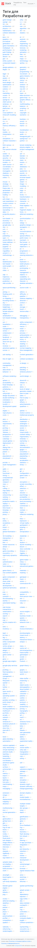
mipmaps (23, 564)
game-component (9, 577)
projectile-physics (9, 214)
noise (21, 810)
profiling (5, 670)
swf (21, 763)
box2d (22, 123)
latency (22, 637)
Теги (24, 2)
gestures (23, 819)
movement (23, 74)
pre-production (25, 499)
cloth (4, 871)
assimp (5, 601)
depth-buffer (24, 337)
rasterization (7, 611)
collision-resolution (9, 141)
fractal (5, 825)
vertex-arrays (7, 646)
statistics (23, 462)
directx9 (23, 300)
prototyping (24, 268)
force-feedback (25, 825)
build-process (7, 868)
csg (21, 909)
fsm (21, 540)
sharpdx (5, 851)
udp (4, 275)
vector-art (23, 648)
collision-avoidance (26, 359)
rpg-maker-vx (7, 858)
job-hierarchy (24, 849)
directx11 (6, 186)
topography (24, 711)
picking (5, 512)
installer (5, 540)
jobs (21, 169)
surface (5, 767)
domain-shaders (25, 793)
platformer (6, 108)
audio (22, 134)
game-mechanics (8, 46)
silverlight (6, 875)
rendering (23, 50)
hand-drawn (24, 672)
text (4, 426)
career (5, 154)
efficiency (23, 324)
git (21, 471)
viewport (6, 482)
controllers (23, 912)
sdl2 (4, 525)
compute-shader (25, 918)
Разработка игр (18, 4)
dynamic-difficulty (26, 786)
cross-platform (8, 113)
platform (23, 266)
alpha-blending (8, 739)
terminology (24, 61)
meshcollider (7, 648)
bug (4, 618)
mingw (5, 795)
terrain (5, 80)
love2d (5, 404)
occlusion (6, 436)
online (5, 177)
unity (21, 20)
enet (21, 778)
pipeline (22, 296)
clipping (22, 445)
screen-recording (26, 484)
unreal (22, 331)
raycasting (6, 210)
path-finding (7, 52)
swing (22, 758)
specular (23, 588)
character (23, 201)
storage (22, 307)
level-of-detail (24, 389)
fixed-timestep (8, 385)
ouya (4, 905)
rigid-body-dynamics (10, 555)
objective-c (24, 246)
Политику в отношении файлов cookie (19, 941)
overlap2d (23, 905)
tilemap (22, 87)
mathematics (7, 30)
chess (22, 562)
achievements (24, 335)
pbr (4, 689)
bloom (22, 547)
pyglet (22, 920)
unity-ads (23, 750)
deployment (7, 443)
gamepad (23, 577)
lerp (4, 486)
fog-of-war (6, 827)
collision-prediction (26, 922)
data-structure (25, 95)
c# (21, 24)
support (22, 767)
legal (4, 74)
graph (22, 400)
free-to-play (24, 398)
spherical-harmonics (9, 588)
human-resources (8, 544)
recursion (23, 601)
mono (22, 339)
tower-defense (8, 242)
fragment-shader (25, 210)
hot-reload (23, 836)
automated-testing (9, 603)
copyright (23, 113)
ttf (3, 771)
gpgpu (22, 449)
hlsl (21, 102)
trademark (23, 421)
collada (22, 607)
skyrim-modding (25, 544)
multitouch (6, 711)
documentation (25, 447)
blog (4, 549)
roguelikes (6, 251)
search (5, 616)
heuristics (23, 832)
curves (5, 350)
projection (6, 192)
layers (5, 778)
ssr (21, 719)
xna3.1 (22, 717)
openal (5, 683)
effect (22, 486)
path (21, 907)
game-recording (8, 551)
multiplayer (6, 48)
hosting (5, 836)
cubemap (6, 439)
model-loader (24, 797)
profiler (5, 918)
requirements (7, 424)
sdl (21, 154)
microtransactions (26, 650)
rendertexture (24, 931)
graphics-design (25, 225)
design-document (9, 395)
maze (22, 579)
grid (4, 123)
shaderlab (23, 536)
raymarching (24, 927)
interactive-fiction (26, 639)
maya (4, 786)
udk (4, 445)
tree (4, 367)
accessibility (7, 382)
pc (21, 249)
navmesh (23, 240)
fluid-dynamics (8, 672)
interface (23, 341)
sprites (22, 63)
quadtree (23, 406)
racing (22, 233)
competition (7, 920)
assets (5, 78)
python (22, 141)
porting (5, 428)
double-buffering (8, 398)
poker (22, 914)
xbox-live (6, 728)
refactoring (6, 929)
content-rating (25, 434)
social (22, 428)
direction (6, 804)
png (4, 894)
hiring (4, 296)
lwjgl (21, 190)
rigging (22, 553)
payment (6, 506)
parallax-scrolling (8, 700)
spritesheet (6, 190)
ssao (4, 594)
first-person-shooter (10, 149)
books (22, 132)
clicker (22, 855)
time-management (26, 350)
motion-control (25, 413)
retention (23, 851)
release (22, 382)
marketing (6, 93)
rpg (4, 76)
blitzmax (23, 881)
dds (21, 901)
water (22, 208)
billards (5, 892)
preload (5, 499)
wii (21, 715)
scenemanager (25, 864)
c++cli (22, 866)
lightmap (6, 780)
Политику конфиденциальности (10, 943)
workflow (6, 726)
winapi (5, 719)
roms (21, 853)
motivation (6, 305)
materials (23, 570)
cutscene (23, 693)
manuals (22, 782)
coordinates (7, 167)
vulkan (22, 627)
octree (22, 443)
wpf (21, 728)
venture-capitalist (9, 745)
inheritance (6, 845)
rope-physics (7, 413)
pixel (21, 259)
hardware (23, 199)
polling (22, 713)
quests (22, 618)
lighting (22, 78)
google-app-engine (9, 661)
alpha (22, 737)
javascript (6, 54)
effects (22, 402)
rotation (5, 87)
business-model (25, 616)
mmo (21, 56)
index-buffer (24, 678)
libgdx (5, 69)
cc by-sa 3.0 (18, 945)
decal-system (24, 689)
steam (22, 182)
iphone (5, 106)
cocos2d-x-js (24, 929)
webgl (22, 223)
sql (21, 892)
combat (22, 510)
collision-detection (9, 33)
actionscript (7, 769)
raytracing (23, 441)
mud (4, 560)
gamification (24, 817)
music (5, 119)
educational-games (26, 566)
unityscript (6, 393)
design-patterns (8, 67)
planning (5, 244)
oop (4, 233)
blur (4, 542)
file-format (23, 242)
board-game (7, 877)
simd (21, 875)
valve (4, 564)
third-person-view (26, 596)
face (4, 849)
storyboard (6, 458)
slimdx (5, 547)
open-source (7, 164)
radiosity (6, 927)
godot (22, 659)
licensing (6, 175)
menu (22, 646)
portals (5, 462)
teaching (6, 754)
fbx (21, 847)
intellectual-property (27, 415)
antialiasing (6, 389)
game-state (24, 475)
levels (22, 195)
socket (22, 879)
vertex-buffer (24, 747)
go (21, 823)
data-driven (7, 370)
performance (7, 50)
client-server (7, 102)
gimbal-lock (7, 821)
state (21, 160)
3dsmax (5, 432)
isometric (23, 115)
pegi (4, 909)
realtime (22, 503)
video (4, 270)
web (21, 164)
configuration (24, 473)
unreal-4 (5, 253)
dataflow (6, 903)
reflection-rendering (26, 514)
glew (21, 821)
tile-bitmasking (8, 598)
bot (21, 538)
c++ (21, 22)
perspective (7, 434)
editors (22, 292)
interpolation (7, 134)
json (21, 773)
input (21, 93)
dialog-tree (6, 447)
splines (22, 411)
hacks (5, 829)
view (4, 484)
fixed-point (6, 838)
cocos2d (6, 249)
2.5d (4, 268)
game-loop (23, 97)
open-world (7, 691)
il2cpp (5, 678)
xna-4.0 (22, 89)
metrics (5, 773)
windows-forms (25, 722)
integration (23, 845)
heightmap (6, 307)
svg (4, 620)
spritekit (5, 579)
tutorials (5, 449)
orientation (6, 400)
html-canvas (7, 145)
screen (22, 477)
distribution (24, 419)
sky (4, 303)
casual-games (7, 441)
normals (5, 430)
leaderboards (7, 262)
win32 (22, 674)
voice (4, 529)
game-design (7, 20)
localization (7, 402)
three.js (22, 551)
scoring (5, 614)
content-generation (26, 354)
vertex (5, 331)
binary (22, 465)
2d (3, 24)
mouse (5, 182)
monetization (24, 130)
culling (5, 488)
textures (22, 48)
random (22, 84)
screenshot (6, 866)
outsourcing (7, 495)
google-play (7, 225)
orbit (4, 698)
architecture (7, 26)
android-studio (8, 752)
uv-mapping (7, 298)
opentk (5, 693)
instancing (23, 680)
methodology (7, 255)
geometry (23, 67)
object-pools (24, 685)
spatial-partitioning (26, 886)
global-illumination (9, 531)
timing (5, 475)
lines (21, 519)
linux (21, 221)
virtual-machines (8, 750)
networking (23, 46)
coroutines (23, 452)
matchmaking (7, 784)
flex (4, 817)
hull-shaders (7, 840)
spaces (22, 594)
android (22, 39)
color (21, 188)
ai (20, 37)
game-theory (7, 570)
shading (22, 344)
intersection (7, 538)
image (22, 184)
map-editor (6, 490)
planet (5, 452)
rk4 (21, 598)
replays (5, 503)
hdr (4, 391)
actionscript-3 (7, 208)
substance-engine (26, 769)
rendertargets (7, 931)
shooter (22, 493)
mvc (4, 810)
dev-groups (24, 808)
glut (21, 469)
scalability (23, 277)
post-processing (25, 501)
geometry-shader (26, 391)
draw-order (6, 581)
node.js (5, 335)
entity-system (7, 61)
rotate (5, 855)
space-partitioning (9, 287)
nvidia (5, 834)
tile (4, 732)
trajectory (6, 277)
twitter (5, 687)
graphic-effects (25, 100)
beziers (5, 421)
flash (4, 130)
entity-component (26, 322)
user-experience (8, 201)
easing (5, 493)
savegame (23, 227)
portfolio (6, 713)
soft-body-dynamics (10, 881)
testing (22, 158)
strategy (5, 184)
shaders (22, 33)
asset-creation (7, 706)
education (23, 175)
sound (22, 121)
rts (4, 121)
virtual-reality (24, 523)
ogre (4, 238)
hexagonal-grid (25, 136)
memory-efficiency (9, 126)
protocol (23, 702)
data (4, 212)
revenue (5, 346)
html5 (22, 82)
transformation (25, 197)
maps (22, 59)
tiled (21, 508)
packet (5, 907)
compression (7, 333)
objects (22, 275)
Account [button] (31, 3)
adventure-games (9, 348)
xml (4, 229)
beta (21, 726)
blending (23, 370)
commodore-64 (25, 583)
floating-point (7, 294)
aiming (5, 292)
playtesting (23, 456)
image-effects (7, 842)
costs (4, 415)
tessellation (6, 324)
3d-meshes (6, 160)
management (7, 328)
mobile (5, 132)
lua (4, 197)
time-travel (6, 508)
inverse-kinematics (26, 629)
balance (22, 106)
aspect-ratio (7, 309)
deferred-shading (8, 901)
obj (4, 685)
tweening (6, 756)
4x (3, 657)
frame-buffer (24, 652)
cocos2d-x (6, 553)
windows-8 (6, 722)
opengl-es (6, 100)
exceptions (6, 523)
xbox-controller (25, 549)
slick (4, 419)
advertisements (25, 404)
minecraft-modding (9, 115)
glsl (4, 59)
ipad (4, 633)
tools (21, 110)
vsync (22, 490)
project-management (27, 149)
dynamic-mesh (25, 784)
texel (4, 737)
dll (3, 797)
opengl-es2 (24, 138)
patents (22, 696)
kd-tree (5, 635)
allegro (5, 650)
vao (21, 385)
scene (22, 581)
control (22, 303)
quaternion (23, 171)
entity (5, 521)
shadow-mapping (26, 298)
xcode (22, 657)
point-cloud (7, 702)
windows (6, 104)
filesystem (6, 680)
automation (6, 741)
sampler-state (7, 862)
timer (4, 471)
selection (23, 488)
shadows (6, 173)
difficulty (23, 294)
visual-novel (24, 635)
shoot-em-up (7, 341)
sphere (5, 380)
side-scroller (7, 283)
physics (5, 28)
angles (5, 411)
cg (21, 862)
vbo (4, 227)
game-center (7, 655)
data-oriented (24, 903)
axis (21, 614)
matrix (22, 126)
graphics (6, 39)
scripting (23, 108)
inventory (6, 629)
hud (21, 838)
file (4, 344)
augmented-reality (26, 741)
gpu (4, 147)
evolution (6, 639)
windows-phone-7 (26, 372)
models (5, 162)
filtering (22, 840)
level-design (7, 82)
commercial (24, 506)
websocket (23, 426)
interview (6, 847)
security (5, 158)
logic (4, 231)
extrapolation (24, 531)
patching (23, 367)
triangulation (24, 752)
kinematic (23, 776)
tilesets (22, 730)
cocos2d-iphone (25, 231)
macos (22, 326)
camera (5, 89)
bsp (4, 519)
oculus (5, 899)
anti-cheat (6, 199)
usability (23, 704)
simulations (6, 138)
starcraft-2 (6, 730)
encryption (23, 482)
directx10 (23, 380)
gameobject (24, 655)
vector (22, 80)
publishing (6, 236)
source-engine (25, 611)
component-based (9, 63)
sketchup (23, 877)
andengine (23, 424)
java (4, 37)
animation (23, 52)
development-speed (9, 406)
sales (21, 395)
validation (23, 691)
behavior (6, 372)
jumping (22, 527)
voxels (5, 95)
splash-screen (24, 890)
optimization (7, 84)
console (22, 203)
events (22, 162)
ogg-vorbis (23, 899)
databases (23, 167)
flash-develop (24, 834)
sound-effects (7, 240)
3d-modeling (7, 536)
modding (23, 186)
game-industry (25, 76)
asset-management (9, 465)
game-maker (24, 560)
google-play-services (10, 665)
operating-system (9, 696)
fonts (21, 212)
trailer (22, 512)
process (22, 333)
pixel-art (6, 339)
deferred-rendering (26, 214)
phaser (22, 430)
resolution (6, 169)
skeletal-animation (26, 283)
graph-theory (24, 665)
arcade (5, 715)
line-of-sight (7, 359)
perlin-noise (24, 238)
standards (23, 724)
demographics (25, 687)
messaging (6, 788)
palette (22, 700)
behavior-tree (24, 622)
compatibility (24, 592)
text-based (6, 264)
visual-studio (24, 432)
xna (21, 26)
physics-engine (25, 147)
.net (21, 229)
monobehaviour (25, 799)
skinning (22, 620)
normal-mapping (25, 348)
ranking (5, 497)
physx (5, 912)
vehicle (22, 739)
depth (22, 812)
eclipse (22, 642)
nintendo (23, 439)
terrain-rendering (25, 145)
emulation (23, 780)
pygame (5, 246)
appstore (23, 346)
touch (22, 309)
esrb (4, 627)
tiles (21, 54)
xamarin (5, 717)
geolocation (7, 819)
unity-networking (8, 747)
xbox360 (6, 156)
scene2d (5, 596)
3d (21, 30)
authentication (7, 562)
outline (22, 698)
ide (4, 454)
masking (23, 573)
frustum (22, 661)
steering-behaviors (26, 255)
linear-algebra (24, 205)
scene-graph (7, 266)
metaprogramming (26, 788)
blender (22, 156)
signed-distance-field (27, 871)
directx (5, 56)
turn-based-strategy (9, 318)
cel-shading (7, 864)
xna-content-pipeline (10, 573)
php (21, 305)
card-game (23, 244)
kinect (5, 527)
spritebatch (24, 525)
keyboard (23, 262)
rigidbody (6, 853)
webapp (22, 771)
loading (5, 195)
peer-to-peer (24, 393)
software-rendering (9, 376)
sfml (21, 192)
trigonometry (24, 436)
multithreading (25, 104)
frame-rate (6, 188)
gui (4, 110)
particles (6, 205)
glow (4, 659)
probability (23, 497)
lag (4, 637)
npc (4, 259)
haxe (4, 832)
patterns (5, 387)
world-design (24, 376)
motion (5, 704)
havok (22, 829)
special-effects (25, 236)
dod (21, 795)
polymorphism (7, 916)
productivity (24, 706)
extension (6, 793)
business (23, 119)
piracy (5, 514)
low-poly (6, 782)
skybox (22, 542)
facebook (6, 337)
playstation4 (7, 456)
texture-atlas (24, 311)
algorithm (23, 28)
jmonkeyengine (25, 633)
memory (22, 253)
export (5, 776)
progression (24, 251)
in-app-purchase (25, 842)
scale (4, 326)
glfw (21, 529)
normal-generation (9, 812)
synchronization (25, 218)
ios (4, 91)
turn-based (6, 218)
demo (22, 387)
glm (4, 823)
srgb (4, 914)
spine (4, 890)
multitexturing (7, 808)
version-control (8, 203)
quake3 (5, 922)
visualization (24, 754)
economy (6, 221)
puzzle (22, 173)
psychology (24, 495)
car (4, 322)
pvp (4, 592)
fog (21, 827)
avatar (22, 745)
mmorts (5, 652)
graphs (22, 670)
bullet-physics (24, 264)
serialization (7, 316)
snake (5, 879)
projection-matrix (9, 501)
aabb (4, 469)
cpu (21, 683)
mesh (21, 328)
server (5, 97)
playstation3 (24, 454)
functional (6, 473)
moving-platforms (9, 709)
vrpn (21, 756)
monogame (6, 171)
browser (22, 868)
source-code (24, 287)
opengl (5, 22)
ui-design (23, 363)
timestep (6, 510)
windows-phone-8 (9, 724)
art (21, 91)
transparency (24, 318)
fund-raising (7, 566)
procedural (6, 223)
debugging (23, 316)
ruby (21, 603)
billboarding (24, 555)
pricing (22, 709)
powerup (23, 916)
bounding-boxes (8, 300)
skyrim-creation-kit (9, 622)
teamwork (23, 521)
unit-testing (7, 354)
